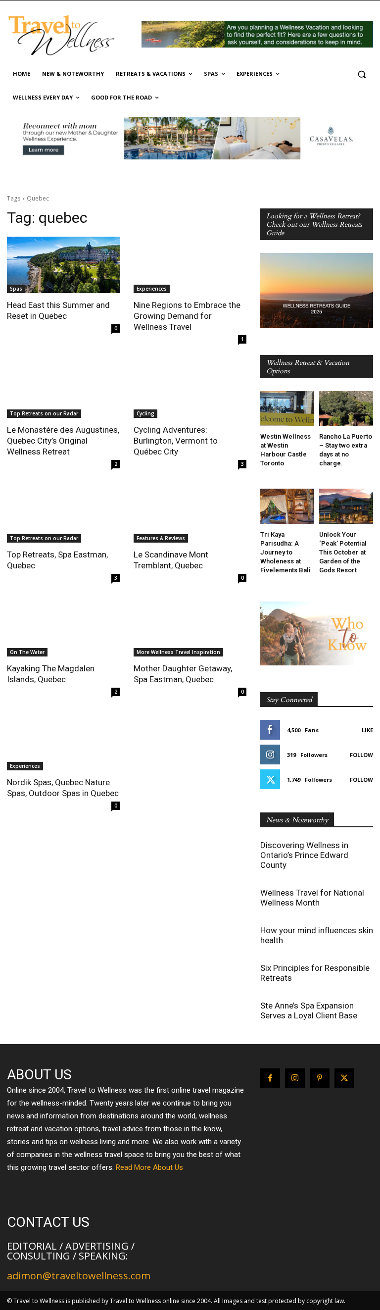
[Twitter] (344, 1078)
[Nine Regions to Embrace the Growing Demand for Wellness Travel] (190, 265)
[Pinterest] (320, 1078)
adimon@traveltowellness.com (78, 1275)
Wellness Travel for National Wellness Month (312, 897)
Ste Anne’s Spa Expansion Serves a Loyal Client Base (308, 1010)
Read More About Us (149, 1167)
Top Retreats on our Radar (44, 413)
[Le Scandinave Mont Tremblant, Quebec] (190, 514)
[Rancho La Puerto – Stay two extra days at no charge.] (346, 408)
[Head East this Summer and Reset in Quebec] (63, 265)
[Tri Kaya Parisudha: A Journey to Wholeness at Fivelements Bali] (287, 506)
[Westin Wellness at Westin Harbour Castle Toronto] (287, 408)
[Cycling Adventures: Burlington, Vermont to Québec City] (190, 389)
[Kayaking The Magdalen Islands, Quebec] (63, 628)
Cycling (145, 413)
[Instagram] (295, 1078)
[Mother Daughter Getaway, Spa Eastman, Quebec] (190, 628)
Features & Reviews (161, 538)
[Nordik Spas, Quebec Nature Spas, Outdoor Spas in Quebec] (63, 742)
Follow (361, 754)
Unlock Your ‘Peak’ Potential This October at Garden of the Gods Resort (343, 552)
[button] (361, 74)
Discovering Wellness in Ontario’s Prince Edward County (304, 855)
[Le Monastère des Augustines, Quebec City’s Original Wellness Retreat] (63, 389)
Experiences (152, 288)
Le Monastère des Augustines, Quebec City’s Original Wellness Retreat (63, 440)
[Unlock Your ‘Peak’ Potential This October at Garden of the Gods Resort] (346, 506)
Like (367, 730)
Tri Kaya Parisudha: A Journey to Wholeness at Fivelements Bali (285, 552)
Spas (16, 288)
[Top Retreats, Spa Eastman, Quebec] (63, 514)
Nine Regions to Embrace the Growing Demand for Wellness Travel (187, 316)
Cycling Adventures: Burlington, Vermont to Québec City (176, 440)
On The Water (27, 652)
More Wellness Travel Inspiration (178, 652)
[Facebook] (270, 1078)
